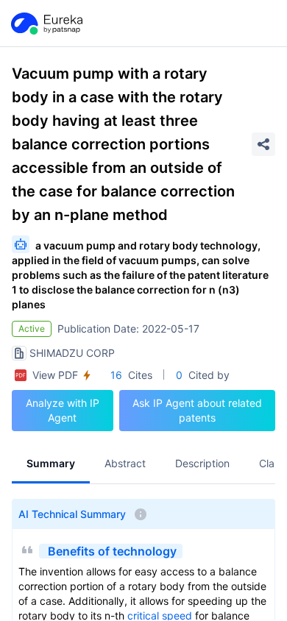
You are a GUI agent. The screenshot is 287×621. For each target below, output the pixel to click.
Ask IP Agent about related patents (197, 410)
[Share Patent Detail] (263, 144)
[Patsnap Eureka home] (45, 24)
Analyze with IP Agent (62, 410)
